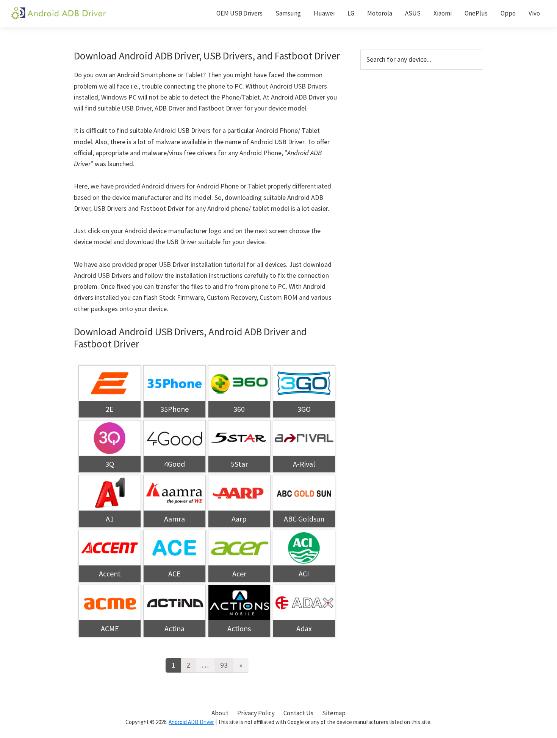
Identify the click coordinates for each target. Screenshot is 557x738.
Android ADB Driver (191, 722)
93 (224, 664)
